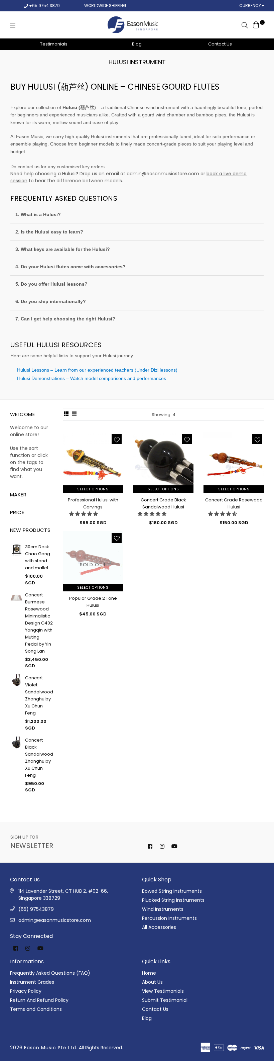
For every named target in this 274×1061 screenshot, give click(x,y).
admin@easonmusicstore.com (163, 173)
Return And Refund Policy (39, 1000)
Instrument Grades (32, 982)
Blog (137, 44)
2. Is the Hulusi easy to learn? (49, 231)
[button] (83, 513)
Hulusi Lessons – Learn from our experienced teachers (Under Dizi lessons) (97, 370)
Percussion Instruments (169, 918)
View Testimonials (163, 991)
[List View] (74, 414)
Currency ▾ (251, 5)
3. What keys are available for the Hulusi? (62, 249)
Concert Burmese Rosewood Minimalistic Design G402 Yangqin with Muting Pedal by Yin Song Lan (39, 623)
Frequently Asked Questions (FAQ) (50, 973)
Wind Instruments (162, 909)
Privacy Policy (25, 991)
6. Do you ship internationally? (50, 301)
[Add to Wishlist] (117, 439)
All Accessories (159, 927)
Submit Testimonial (164, 1000)
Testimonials (53, 44)
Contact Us (220, 44)
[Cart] (256, 24)
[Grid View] (66, 414)
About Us (152, 982)
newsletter (31, 842)
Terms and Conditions (36, 1009)
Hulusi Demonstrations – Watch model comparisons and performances (91, 378)
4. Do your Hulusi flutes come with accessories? (70, 266)
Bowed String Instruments (172, 891)
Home (149, 973)
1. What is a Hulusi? (38, 214)
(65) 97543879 (36, 909)
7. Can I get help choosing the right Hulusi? (65, 318)
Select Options (93, 489)
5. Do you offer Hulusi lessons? (51, 284)
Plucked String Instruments (173, 900)
